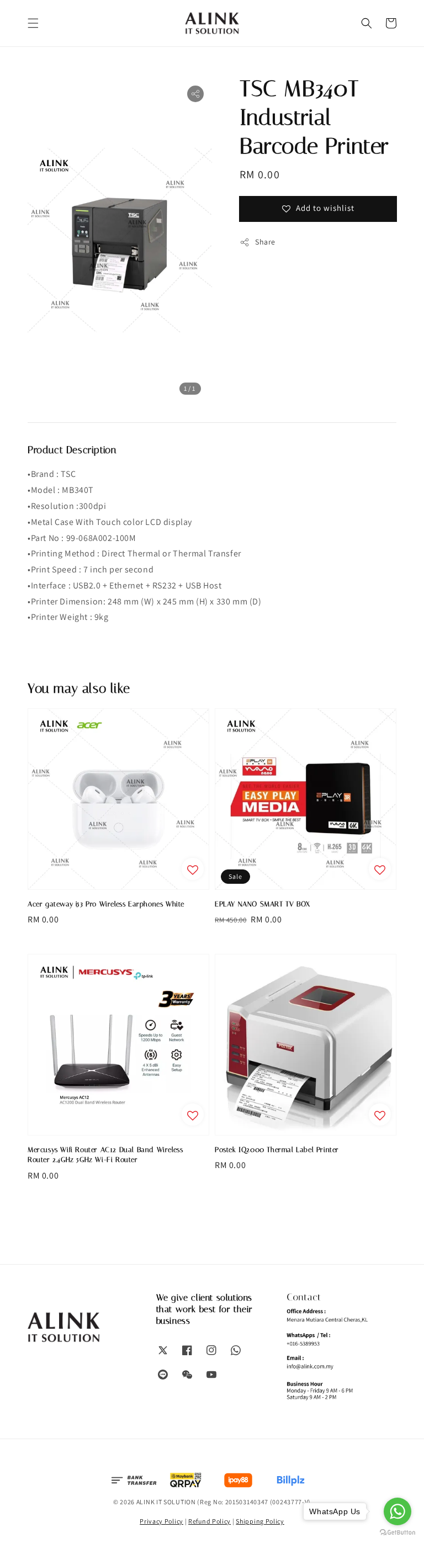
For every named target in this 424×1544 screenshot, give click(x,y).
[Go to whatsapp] (397, 1511)
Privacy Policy (161, 1521)
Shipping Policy (260, 1521)
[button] (33, 23)
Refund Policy (209, 1521)
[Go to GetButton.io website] (397, 1532)
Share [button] (265, 242)
